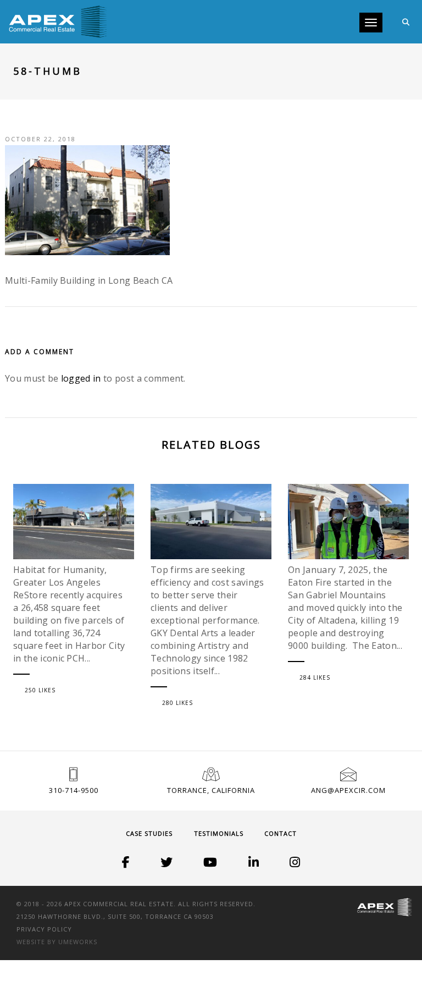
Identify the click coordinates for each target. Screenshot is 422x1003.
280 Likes (177, 703)
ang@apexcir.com (348, 790)
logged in (81, 378)
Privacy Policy (44, 929)
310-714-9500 (73, 790)
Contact (280, 833)
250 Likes (40, 690)
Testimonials (218, 833)
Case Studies (149, 833)
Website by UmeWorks (56, 942)
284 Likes (314, 677)
